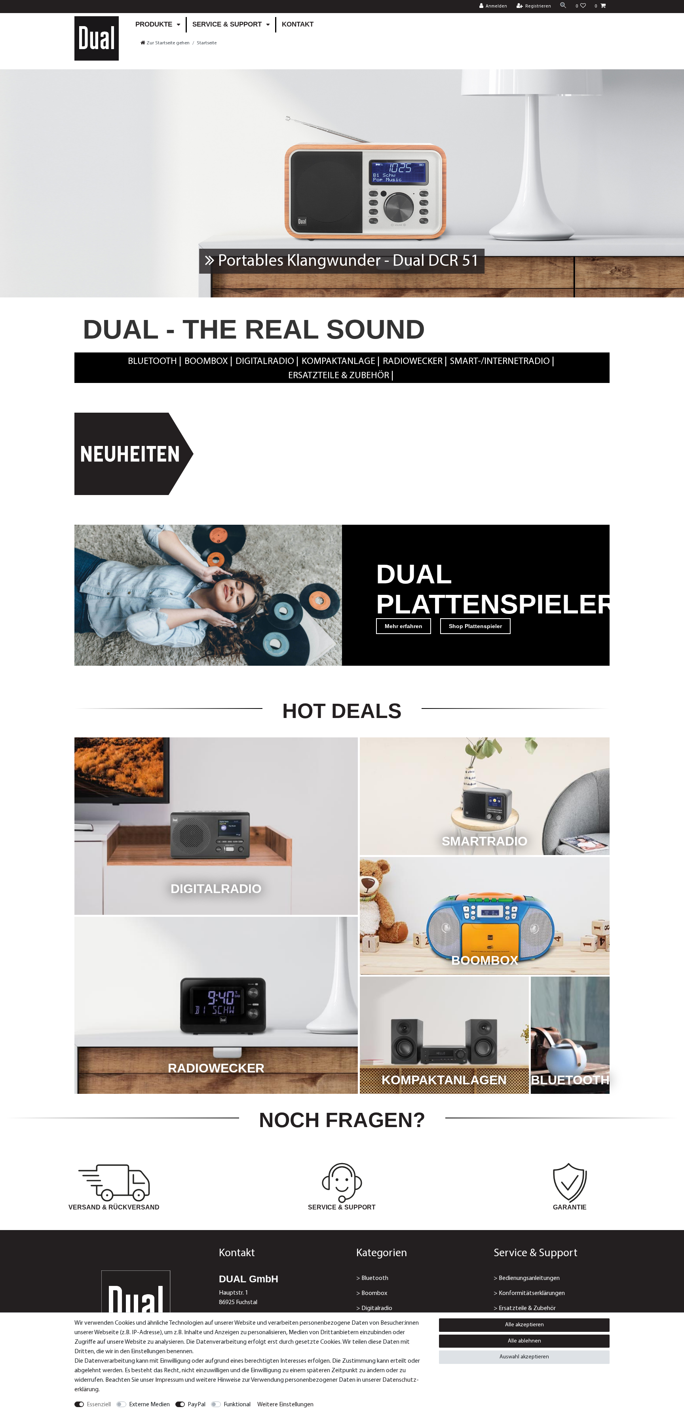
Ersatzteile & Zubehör (338, 376)
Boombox (206, 361)
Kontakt (298, 24)
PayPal (196, 1405)
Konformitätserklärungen (532, 1293)
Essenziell (99, 1405)
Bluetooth (152, 361)
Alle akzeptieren (524, 1325)
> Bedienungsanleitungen (527, 1278)
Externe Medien (149, 1405)
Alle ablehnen (524, 1341)
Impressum (169, 1380)
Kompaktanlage (338, 361)
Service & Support (228, 24)
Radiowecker (413, 361)
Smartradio (485, 841)
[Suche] (563, 6)
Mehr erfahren (403, 626)
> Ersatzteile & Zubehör (525, 1308)
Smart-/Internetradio (500, 361)
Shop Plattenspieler (475, 626)
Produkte (154, 24)
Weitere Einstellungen (285, 1405)
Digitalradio (265, 361)
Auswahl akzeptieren (524, 1357)
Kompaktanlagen (444, 1080)
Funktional (237, 1405)
